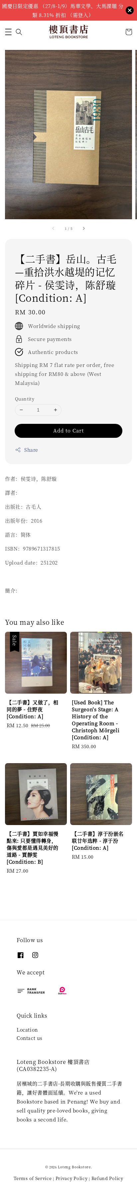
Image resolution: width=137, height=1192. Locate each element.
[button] (8, 32)
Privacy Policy (72, 1178)
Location (27, 1029)
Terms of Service (33, 1178)
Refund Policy (107, 1178)
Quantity (24, 399)
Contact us (30, 1038)
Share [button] (31, 449)
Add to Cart (68, 430)
